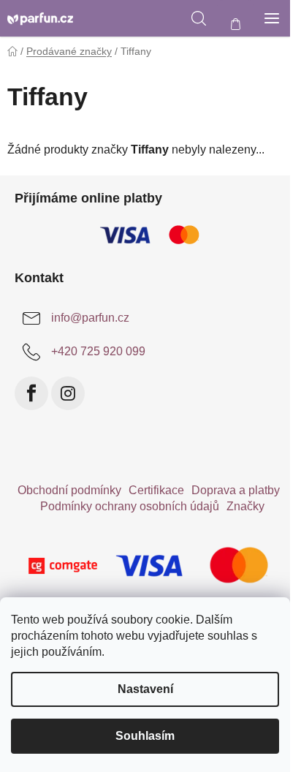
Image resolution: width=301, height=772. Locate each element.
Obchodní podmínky (69, 490)
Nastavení (145, 689)
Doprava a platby (235, 490)
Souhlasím (145, 736)
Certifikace (156, 490)
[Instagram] (68, 393)
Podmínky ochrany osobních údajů (129, 506)
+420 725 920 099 (98, 351)
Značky (245, 506)
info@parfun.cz (90, 317)
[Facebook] (31, 393)
